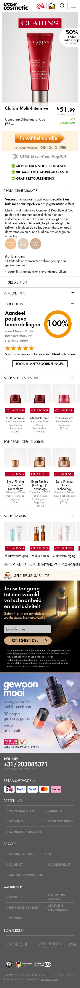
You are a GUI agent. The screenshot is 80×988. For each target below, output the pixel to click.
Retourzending (60, 821)
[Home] (6, 564)
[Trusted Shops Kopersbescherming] (9, 964)
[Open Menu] (17, 6)
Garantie (55, 811)
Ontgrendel (25, 640)
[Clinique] (17, 945)
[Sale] (40, 6)
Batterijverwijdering (26, 875)
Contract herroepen (25, 832)
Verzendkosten (21, 811)
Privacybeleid (20, 653)
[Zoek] (62, 6)
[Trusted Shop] (52, 6)
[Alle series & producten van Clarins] (40, 23)
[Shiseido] (49, 945)
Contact (16, 864)
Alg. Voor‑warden (56, 897)
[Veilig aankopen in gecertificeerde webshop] (43, 964)
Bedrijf (14, 897)
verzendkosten (49, 979)
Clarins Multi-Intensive (26, 108)
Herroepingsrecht (24, 908)
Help (51, 854)
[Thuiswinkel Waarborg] (24, 964)
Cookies (15, 918)
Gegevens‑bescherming (58, 908)
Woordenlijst (59, 864)
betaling (16, 821)
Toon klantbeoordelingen (40, 363)
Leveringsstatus (22, 854)
